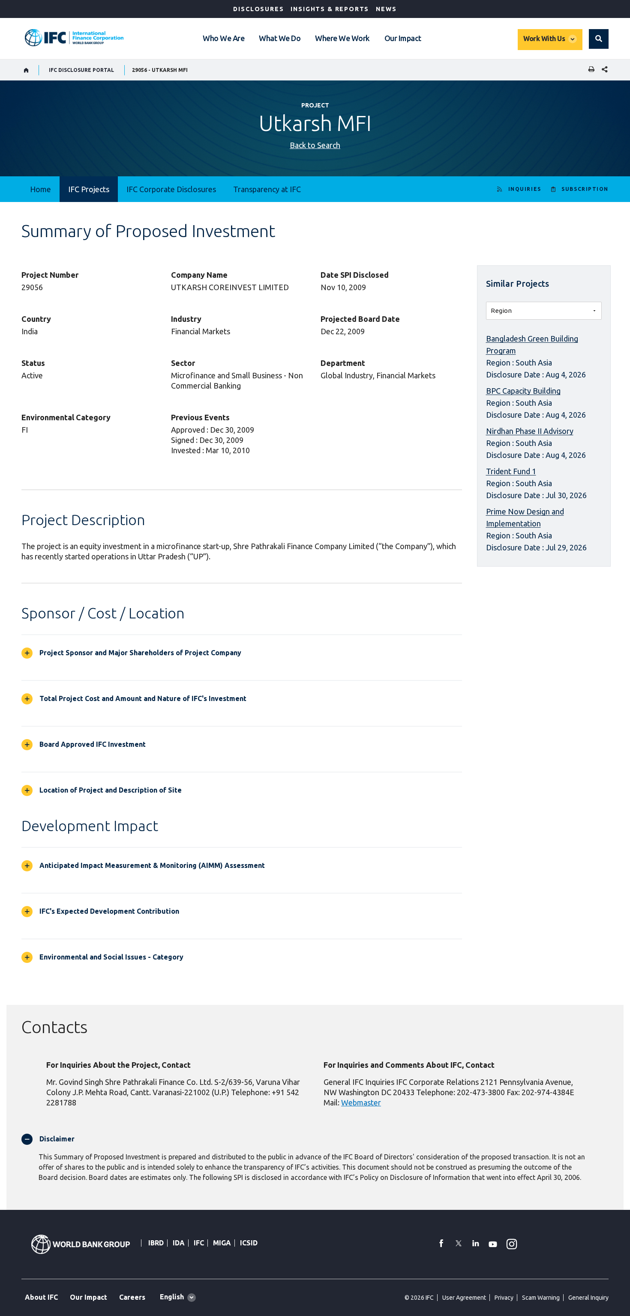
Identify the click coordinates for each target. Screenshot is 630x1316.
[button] (599, 39)
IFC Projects (88, 189)
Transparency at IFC (267, 189)
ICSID (249, 1243)
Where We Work (342, 38)
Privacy (504, 1297)
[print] (589, 70)
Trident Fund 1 (511, 471)
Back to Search (315, 145)
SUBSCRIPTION (585, 189)
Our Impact (402, 38)
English (172, 1297)
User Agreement (464, 1297)
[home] (26, 70)
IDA (179, 1243)
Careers (132, 1297)
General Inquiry (588, 1297)
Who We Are (223, 38)
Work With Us (544, 38)
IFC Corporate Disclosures (171, 189)
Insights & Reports (330, 9)
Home (40, 189)
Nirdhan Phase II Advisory (529, 431)
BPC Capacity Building (523, 390)
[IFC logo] (74, 37)
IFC (199, 1243)
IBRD (156, 1243)
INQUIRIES (524, 189)
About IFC (41, 1297)
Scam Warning (541, 1297)
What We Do (279, 38)
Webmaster (361, 1102)
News (386, 9)
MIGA (222, 1243)
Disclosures (258, 9)
